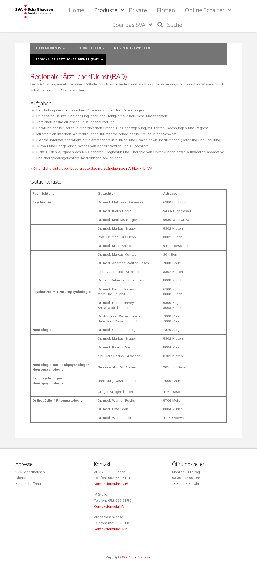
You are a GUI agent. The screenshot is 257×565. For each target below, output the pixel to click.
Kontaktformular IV (109, 506)
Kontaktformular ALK (111, 529)
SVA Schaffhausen (136, 557)
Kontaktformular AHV (111, 483)
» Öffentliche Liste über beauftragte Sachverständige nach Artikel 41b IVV (91, 168)
